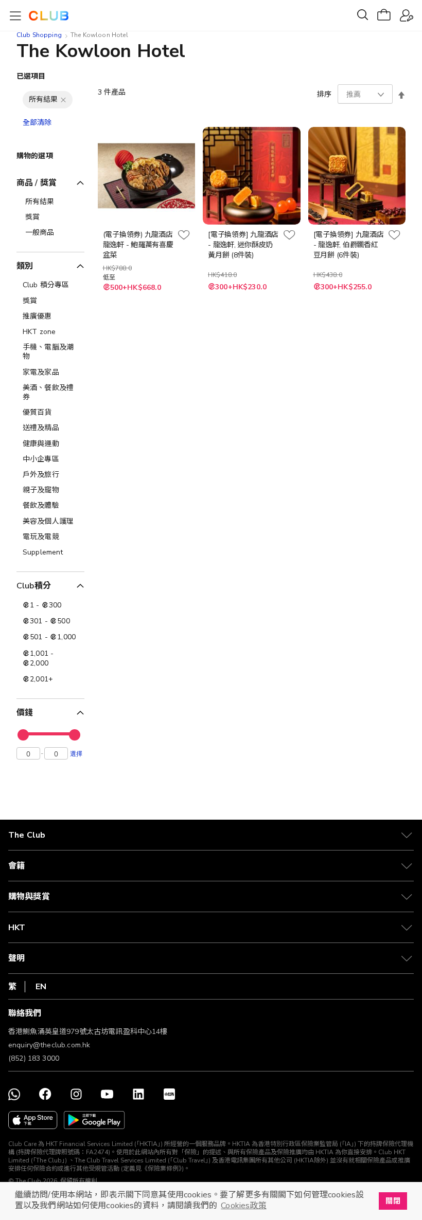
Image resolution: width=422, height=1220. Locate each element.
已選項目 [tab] (31, 76)
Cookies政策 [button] (243, 1205)
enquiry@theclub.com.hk (49, 1045)
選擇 (76, 753)
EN (41, 986)
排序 (324, 94)
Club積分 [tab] (33, 585)
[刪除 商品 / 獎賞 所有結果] (63, 100)
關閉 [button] (392, 1201)
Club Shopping (39, 35)
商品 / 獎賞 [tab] (36, 183)
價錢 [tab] (24, 712)
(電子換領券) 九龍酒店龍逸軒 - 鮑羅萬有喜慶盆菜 (138, 245)
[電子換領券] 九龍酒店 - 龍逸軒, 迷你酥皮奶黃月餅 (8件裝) (243, 245)
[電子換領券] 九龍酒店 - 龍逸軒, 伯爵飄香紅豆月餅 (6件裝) (348, 245)
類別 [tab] (24, 266)
